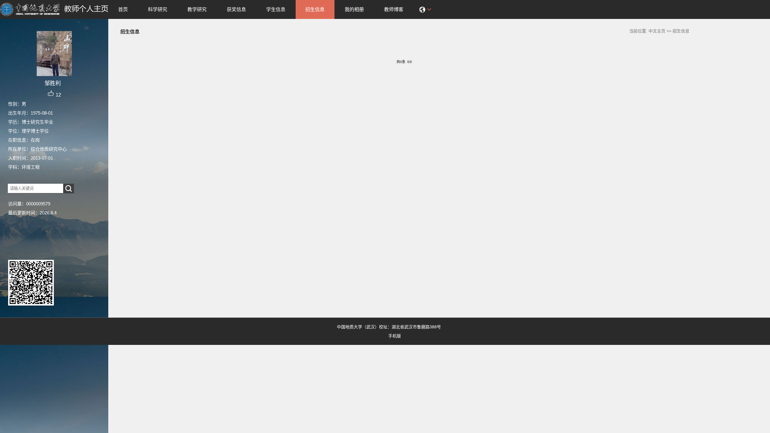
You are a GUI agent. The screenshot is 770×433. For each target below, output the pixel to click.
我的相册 (354, 9)
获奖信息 (236, 9)
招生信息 (315, 9)
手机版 (394, 335)
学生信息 (275, 9)
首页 (123, 9)
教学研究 (197, 9)
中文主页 (656, 31)
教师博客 (393, 9)
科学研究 (157, 9)
